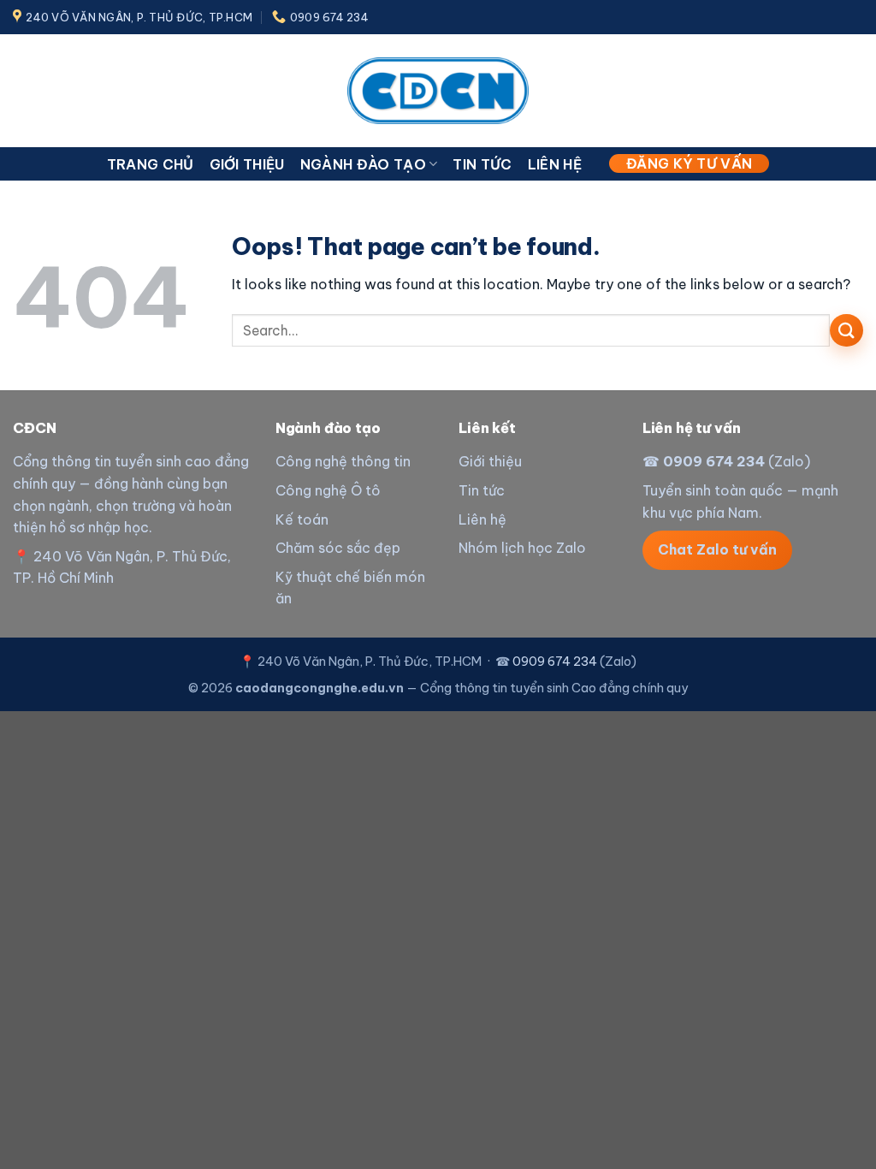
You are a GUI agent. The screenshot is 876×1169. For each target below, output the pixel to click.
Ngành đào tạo (363, 164)
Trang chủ (150, 164)
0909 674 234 (714, 461)
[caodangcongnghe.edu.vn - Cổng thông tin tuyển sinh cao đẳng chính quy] (438, 90)
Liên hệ (555, 164)
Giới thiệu (247, 164)
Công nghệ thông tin (343, 461)
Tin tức (482, 164)
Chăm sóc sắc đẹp (337, 547)
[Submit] (846, 330)
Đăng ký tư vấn (689, 163)
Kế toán (301, 519)
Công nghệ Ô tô (328, 490)
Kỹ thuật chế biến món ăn (350, 588)
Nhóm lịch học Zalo (522, 547)
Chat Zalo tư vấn (717, 549)
